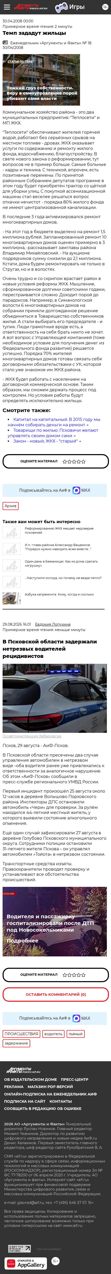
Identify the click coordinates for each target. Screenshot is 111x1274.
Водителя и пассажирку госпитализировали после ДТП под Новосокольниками (50, 923)
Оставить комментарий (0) (56, 994)
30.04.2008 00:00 (18, 21)
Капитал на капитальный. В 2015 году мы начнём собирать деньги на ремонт (54, 422)
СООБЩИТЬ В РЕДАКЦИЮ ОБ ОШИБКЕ (42, 1108)
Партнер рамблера (48, 1249)
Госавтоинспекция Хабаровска (32, 736)
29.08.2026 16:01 (17, 624)
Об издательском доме (30, 1079)
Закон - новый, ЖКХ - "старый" (45, 441)
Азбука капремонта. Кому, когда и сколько (59, 594)
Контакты (61, 1101)
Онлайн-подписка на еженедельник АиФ (50, 1094)
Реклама (13, 1086)
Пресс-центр (74, 1079)
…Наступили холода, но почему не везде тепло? (63, 578)
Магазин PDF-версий (50, 1086)
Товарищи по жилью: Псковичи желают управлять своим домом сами (53, 433)
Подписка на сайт (24, 1101)
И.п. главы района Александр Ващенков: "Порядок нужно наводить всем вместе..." (58, 547)
